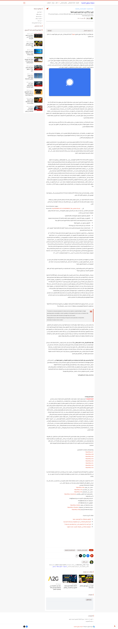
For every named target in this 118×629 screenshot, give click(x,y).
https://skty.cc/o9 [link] (89, 456)
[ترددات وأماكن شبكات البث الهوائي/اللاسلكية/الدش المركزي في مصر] (38, 75)
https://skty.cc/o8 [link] (89, 454)
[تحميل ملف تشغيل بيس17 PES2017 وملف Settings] (38, 51)
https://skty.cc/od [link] (89, 465)
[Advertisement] (69, 49)
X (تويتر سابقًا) (59, 566)
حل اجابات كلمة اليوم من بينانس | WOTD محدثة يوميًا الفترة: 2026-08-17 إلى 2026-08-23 (29, 93)
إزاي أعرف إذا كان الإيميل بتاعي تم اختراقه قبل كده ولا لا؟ (77, 524)
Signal (73, 34)
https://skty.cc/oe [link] (89, 467)
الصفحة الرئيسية (90, 9)
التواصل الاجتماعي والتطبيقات (80, 9)
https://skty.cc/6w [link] (80, 487)
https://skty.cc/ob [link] (89, 461)
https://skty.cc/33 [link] (78, 490)
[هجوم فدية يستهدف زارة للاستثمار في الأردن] (38, 108)
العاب (56, 3)
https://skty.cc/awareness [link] (70, 494)
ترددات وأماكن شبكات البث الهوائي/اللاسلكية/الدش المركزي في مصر (29, 77)
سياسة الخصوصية (89, 621)
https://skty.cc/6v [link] (78, 492)
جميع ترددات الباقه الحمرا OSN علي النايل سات (29, 37)
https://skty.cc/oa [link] (89, 459)
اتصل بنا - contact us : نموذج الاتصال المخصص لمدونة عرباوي (81, 619)
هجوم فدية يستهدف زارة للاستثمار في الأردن (29, 109)
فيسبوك (65, 566)
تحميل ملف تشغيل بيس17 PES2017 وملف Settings (29, 53)
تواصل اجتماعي (63, 3)
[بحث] (24, 3)
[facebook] (27, 626)
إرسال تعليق (88, 600)
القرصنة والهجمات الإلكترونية (70, 550)
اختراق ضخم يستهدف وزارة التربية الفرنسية (30, 85)
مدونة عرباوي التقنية (87, 2)
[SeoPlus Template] (94, 626)
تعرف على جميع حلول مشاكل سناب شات (86, 587)
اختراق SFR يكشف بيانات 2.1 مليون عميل (29, 69)
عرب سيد (39, 20)
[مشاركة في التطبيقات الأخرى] (76, 555)
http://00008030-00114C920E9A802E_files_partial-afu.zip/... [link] (66, 208)
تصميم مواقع (39, 14)
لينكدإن (54, 566)
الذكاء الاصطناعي (71, 3)
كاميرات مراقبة (38, 18)
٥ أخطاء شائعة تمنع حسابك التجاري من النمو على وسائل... (70, 587)
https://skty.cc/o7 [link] (89, 452)
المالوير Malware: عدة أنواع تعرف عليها (82, 519)
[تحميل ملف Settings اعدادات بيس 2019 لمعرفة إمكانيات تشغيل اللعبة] (38, 59)
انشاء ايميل (39, 12)
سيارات (53, 3)
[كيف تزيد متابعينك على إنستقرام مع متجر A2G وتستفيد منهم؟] (53, 579)
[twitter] (24, 626)
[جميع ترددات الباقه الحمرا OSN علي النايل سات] (38, 35)
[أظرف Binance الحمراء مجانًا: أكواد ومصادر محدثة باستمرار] (38, 100)
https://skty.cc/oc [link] (89, 463)
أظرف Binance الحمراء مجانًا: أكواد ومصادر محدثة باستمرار (29, 101)
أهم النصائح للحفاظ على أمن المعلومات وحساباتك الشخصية (77, 522)
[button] (87, 555)
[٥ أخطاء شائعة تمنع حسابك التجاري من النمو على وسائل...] (70, 579)
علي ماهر (88, 18)
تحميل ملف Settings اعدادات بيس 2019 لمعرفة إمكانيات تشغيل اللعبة (29, 61)
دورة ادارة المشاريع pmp (36, 22)
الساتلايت (49, 3)
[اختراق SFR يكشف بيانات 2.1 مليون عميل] (38, 67)
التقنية (77, 3)
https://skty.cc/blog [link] (76, 509)
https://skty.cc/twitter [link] (75, 505)
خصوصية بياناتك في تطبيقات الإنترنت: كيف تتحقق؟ (79, 527)
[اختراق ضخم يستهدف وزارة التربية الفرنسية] (38, 83)
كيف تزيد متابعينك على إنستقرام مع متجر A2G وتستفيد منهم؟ (55, 587)
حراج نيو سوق (38, 16)
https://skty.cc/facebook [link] (72, 507)
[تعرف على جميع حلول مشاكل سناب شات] (86, 579)
